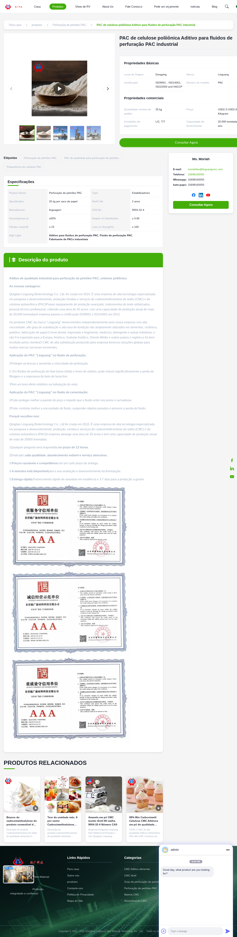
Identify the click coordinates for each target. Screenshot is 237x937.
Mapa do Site (75, 900)
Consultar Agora (201, 204)
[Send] (228, 931)
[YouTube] (208, 195)
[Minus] (228, 850)
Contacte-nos (75, 888)
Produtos (57, 6)
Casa (37, 6)
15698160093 (196, 174)
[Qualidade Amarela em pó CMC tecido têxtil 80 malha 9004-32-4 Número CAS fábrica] (104, 794)
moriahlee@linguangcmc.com (205, 169)
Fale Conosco (133, 6)
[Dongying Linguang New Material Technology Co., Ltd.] (16, 6)
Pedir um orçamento (166, 6)
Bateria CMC (131, 894)
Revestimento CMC (135, 900)
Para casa (73, 869)
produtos (72, 881)
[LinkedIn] (232, 468)
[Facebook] (232, 460)
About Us (108, 6)
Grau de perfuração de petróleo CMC (146, 881)
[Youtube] (232, 477)
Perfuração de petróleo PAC (140, 888)
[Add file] (163, 931)
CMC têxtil (130, 875)
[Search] (227, 6)
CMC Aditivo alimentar (137, 869)
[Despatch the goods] (59, 89)
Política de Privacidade (80, 894)
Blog (214, 6)
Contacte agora (22, 836)
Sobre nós (73, 875)
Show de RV (82, 6)
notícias (195, 6)
